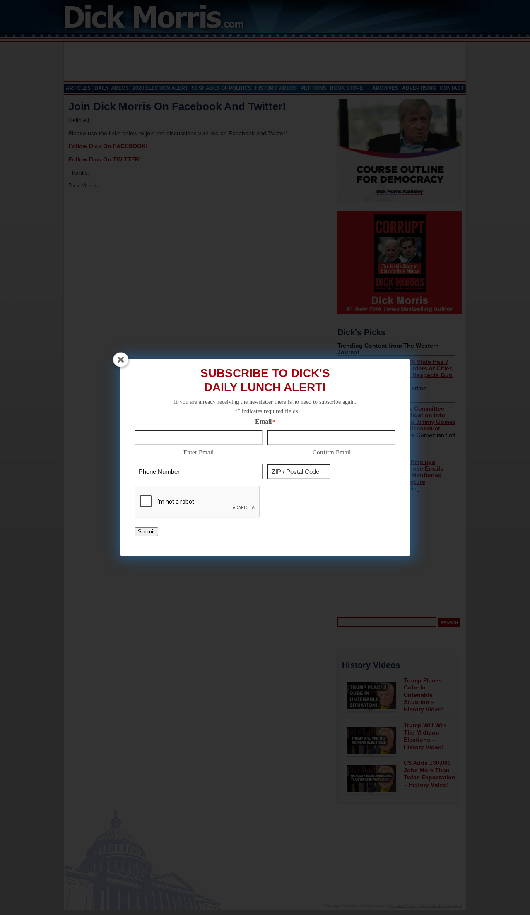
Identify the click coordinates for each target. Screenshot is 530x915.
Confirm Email (332, 452)
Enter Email (198, 452)
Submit (146, 531)
